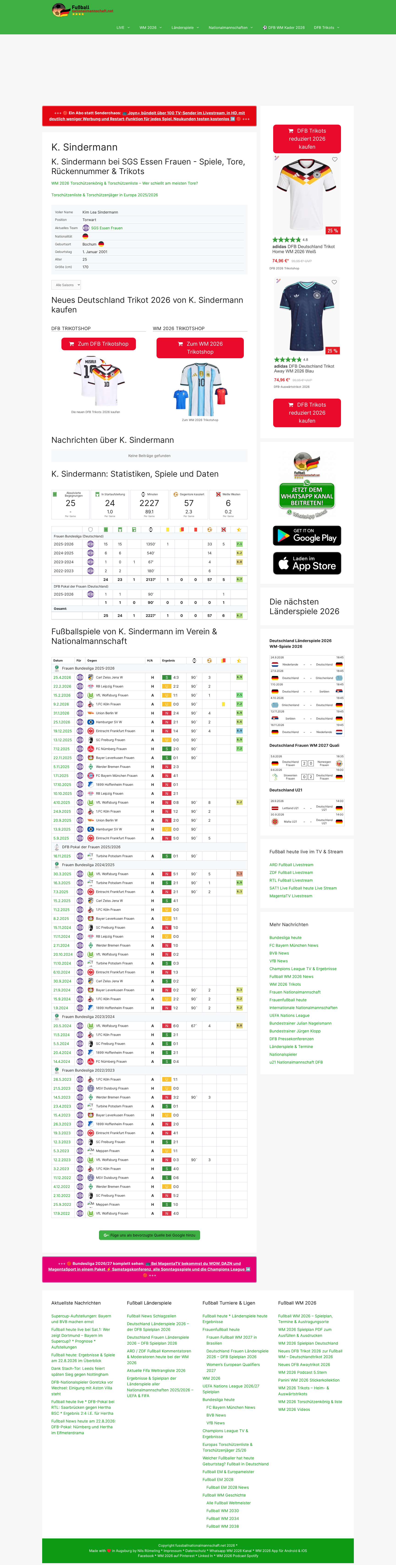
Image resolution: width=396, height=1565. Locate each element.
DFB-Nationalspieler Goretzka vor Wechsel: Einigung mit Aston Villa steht (82, 1388)
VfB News (279, 961)
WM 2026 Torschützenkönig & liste (310, 1401)
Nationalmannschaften (228, 27)
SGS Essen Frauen (107, 228)
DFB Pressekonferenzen (292, 1039)
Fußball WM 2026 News (292, 976)
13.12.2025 (62, 740)
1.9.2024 (60, 1008)
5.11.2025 (61, 766)
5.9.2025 (61, 838)
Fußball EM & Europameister (228, 1471)
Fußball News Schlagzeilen (151, 1316)
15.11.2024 (62, 927)
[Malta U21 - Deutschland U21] (307, 819)
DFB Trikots (324, 27)
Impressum (173, 1551)
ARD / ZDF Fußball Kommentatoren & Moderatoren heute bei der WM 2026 (159, 1357)
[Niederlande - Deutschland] (307, 662)
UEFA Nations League (290, 1015)
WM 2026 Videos (294, 1409)
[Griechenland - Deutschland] (307, 702)
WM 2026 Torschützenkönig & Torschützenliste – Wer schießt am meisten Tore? (124, 183)
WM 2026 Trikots (285, 984)
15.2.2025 (62, 900)
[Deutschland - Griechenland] (307, 675)
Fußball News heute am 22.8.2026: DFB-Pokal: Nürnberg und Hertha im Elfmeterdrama (83, 1427)
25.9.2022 (62, 1204)
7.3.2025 (60, 891)
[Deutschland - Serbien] (307, 689)
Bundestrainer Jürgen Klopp (295, 1031)
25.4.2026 (62, 677)
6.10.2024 (61, 972)
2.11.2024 (61, 945)
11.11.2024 (61, 936)
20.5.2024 (62, 1025)
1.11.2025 (61, 775)
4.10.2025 (61, 802)
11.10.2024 (62, 963)
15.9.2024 (62, 999)
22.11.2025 (62, 757)
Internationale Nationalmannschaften (304, 1007)
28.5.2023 (62, 1079)
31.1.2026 (61, 713)
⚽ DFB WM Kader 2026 (284, 27)
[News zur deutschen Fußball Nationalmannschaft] (82, 10)
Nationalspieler (283, 1054)
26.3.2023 (62, 1124)
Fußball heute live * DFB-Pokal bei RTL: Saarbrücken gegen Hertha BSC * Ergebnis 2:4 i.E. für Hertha (82, 1407)
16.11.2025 (62, 856)
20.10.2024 (63, 954)
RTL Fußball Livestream (291, 880)
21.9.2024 (61, 990)
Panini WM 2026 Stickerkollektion (309, 1380)
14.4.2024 (61, 1061)
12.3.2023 (62, 1142)
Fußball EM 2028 (218, 1479)
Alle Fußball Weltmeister (228, 1503)
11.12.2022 (62, 1177)
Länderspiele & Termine (291, 1046)
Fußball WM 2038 (222, 1526)
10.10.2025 (62, 793)
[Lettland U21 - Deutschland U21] (307, 806)
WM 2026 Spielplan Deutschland (308, 1343)
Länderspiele (183, 27)
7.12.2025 (61, 749)
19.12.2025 (62, 731)
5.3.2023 (61, 1151)
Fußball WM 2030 (222, 1510)
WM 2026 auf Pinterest (176, 1556)
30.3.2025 (62, 874)
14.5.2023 (61, 1097)
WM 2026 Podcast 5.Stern (302, 1372)
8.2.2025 (61, 918)
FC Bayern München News (294, 945)
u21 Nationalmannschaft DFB (296, 1062)
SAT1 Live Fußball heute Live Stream (303, 888)
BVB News (279, 953)
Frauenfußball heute (288, 1000)
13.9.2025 (62, 829)
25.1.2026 (61, 722)
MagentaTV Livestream (291, 896)
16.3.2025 (61, 883)
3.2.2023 (61, 1168)
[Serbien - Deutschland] (307, 716)
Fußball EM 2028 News (227, 1487)
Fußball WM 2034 (222, 1518)
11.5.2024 (61, 1034)
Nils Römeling (149, 1551)
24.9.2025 (62, 811)
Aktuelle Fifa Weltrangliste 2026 (156, 1370)
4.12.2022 (61, 1186)
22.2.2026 (62, 686)
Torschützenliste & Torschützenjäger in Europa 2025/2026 (104, 195)
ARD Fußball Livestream (292, 864)
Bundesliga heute (286, 937)
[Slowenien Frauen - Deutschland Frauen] (307, 774)
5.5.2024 (61, 1043)
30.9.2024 (62, 981)
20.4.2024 (62, 1052)
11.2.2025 (61, 909)
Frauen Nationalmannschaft (295, 992)
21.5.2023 (61, 1088)
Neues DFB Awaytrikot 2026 (304, 1364)
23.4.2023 (62, 1106)
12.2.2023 (62, 1159)
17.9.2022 (61, 1213)
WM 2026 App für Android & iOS (281, 1551)
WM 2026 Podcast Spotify (237, 1556)
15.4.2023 (61, 1115)
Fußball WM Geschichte (224, 1495)
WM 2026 (148, 27)
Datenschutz (195, 1551)
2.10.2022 (61, 1195)
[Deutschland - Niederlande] (307, 729)
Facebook (146, 1556)
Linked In (205, 1556)
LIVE (120, 27)
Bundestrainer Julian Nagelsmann (301, 1023)
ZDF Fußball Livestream (291, 872)
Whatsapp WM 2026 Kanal (230, 1551)
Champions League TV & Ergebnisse (303, 968)
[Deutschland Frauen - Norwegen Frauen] (307, 761)
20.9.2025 (62, 820)
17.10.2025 (62, 784)
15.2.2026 (62, 695)
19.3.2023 (62, 1133)
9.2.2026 (61, 704)
